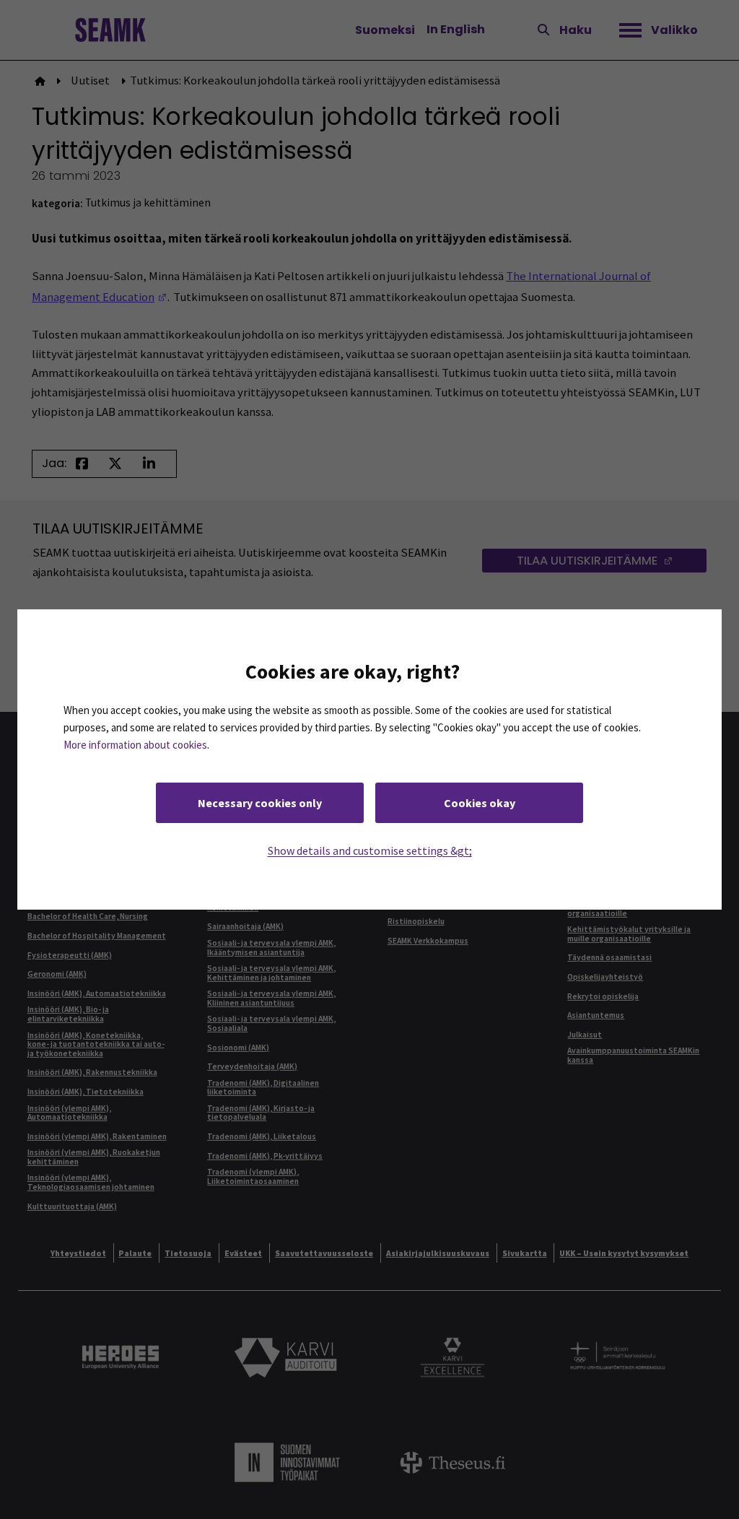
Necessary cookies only (260, 803)
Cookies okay (479, 803)
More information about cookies (135, 745)
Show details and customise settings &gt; (370, 850)
